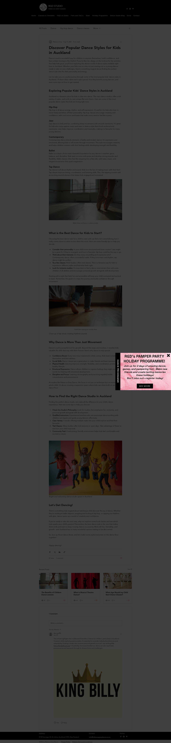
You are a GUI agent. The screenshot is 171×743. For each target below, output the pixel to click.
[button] (168, 355)
